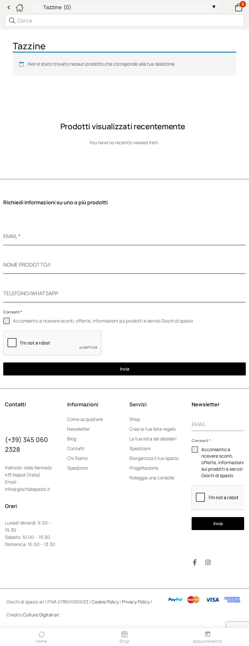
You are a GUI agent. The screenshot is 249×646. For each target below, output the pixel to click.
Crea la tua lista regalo (152, 429)
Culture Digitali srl (41, 615)
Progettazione (143, 468)
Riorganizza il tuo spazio (154, 458)
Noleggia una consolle (151, 478)
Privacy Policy (136, 602)
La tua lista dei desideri (152, 439)
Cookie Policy (105, 602)
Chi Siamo (77, 458)
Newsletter (78, 429)
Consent (12, 312)
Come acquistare (85, 419)
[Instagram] (208, 562)
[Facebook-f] (195, 562)
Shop (134, 419)
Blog (71, 439)
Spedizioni (77, 468)
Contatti (75, 448)
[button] (230, 7)
